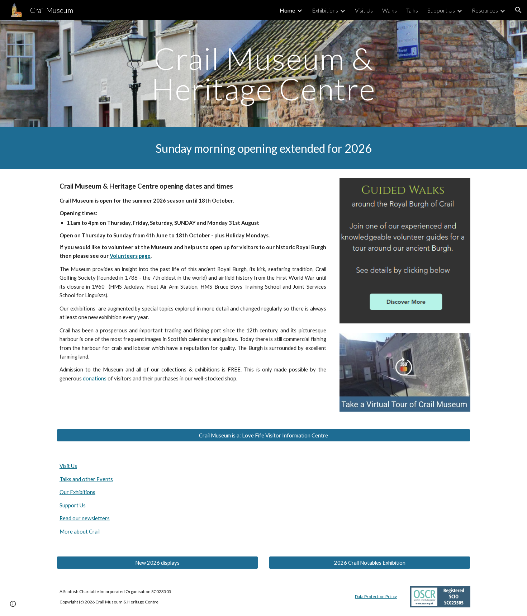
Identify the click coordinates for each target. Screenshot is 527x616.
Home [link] (287, 10)
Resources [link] (485, 10)
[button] (518, 10)
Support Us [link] (441, 10)
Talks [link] (412, 10)
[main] (263, 73)
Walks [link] (389, 10)
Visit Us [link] (364, 10)
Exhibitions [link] (325, 10)
